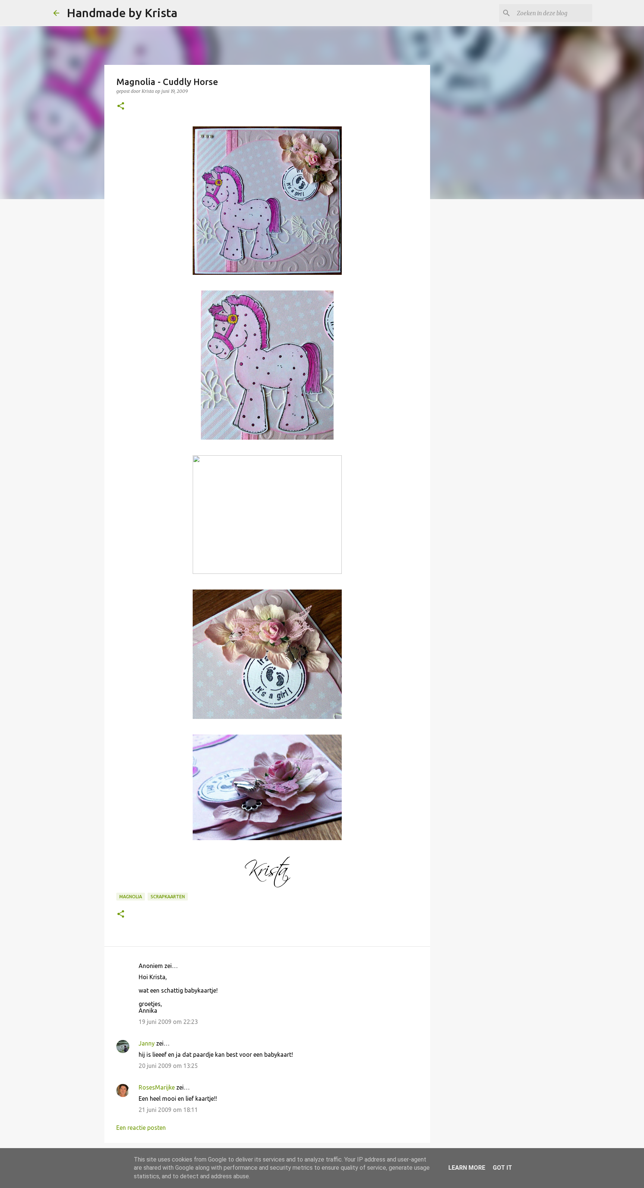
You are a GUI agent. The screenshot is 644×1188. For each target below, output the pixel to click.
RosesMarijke (157, 1087)
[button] (120, 106)
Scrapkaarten (168, 896)
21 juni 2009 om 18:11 (168, 1109)
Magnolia (130, 896)
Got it (502, 1167)
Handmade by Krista (122, 12)
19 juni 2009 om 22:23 (168, 1021)
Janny (147, 1043)
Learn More (466, 1167)
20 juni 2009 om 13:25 (168, 1065)
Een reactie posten (141, 1127)
